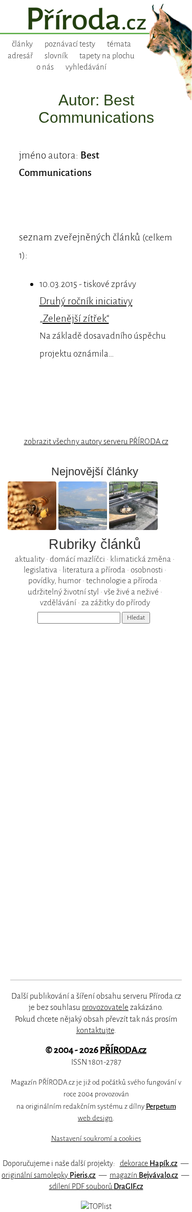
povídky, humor (54, 580)
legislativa (40, 569)
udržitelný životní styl (63, 591)
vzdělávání (58, 602)
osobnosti (147, 569)
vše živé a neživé (131, 591)
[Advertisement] (89, 793)
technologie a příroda (122, 580)
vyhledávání (86, 67)
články (22, 44)
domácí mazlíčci (77, 559)
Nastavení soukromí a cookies (96, 1138)
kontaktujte (95, 1030)
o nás (45, 67)
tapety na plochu (107, 56)
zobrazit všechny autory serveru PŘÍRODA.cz (96, 441)
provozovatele (105, 1007)
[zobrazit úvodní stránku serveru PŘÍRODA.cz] (96, 20)
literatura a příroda (93, 569)
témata (119, 44)
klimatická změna (140, 559)
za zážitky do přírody (115, 602)
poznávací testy (70, 44)
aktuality (30, 559)
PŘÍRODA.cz (123, 1050)
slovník (56, 56)
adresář (20, 56)
